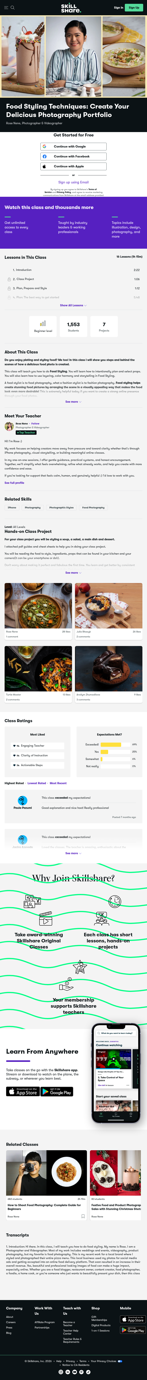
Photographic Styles (61, 507)
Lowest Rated (36, 783)
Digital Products (100, 1325)
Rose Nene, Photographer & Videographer (34, 123)
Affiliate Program (45, 1322)
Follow (35, 423)
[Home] (71, 8)
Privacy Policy (64, 192)
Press (9, 1327)
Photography (33, 507)
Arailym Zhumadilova (88, 694)
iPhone (12, 507)
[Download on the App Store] (21, 1092)
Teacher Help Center (70, 1332)
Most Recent (58, 783)
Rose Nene (27, 423)
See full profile (14, 483)
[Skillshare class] (46, 1173)
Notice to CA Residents (75, 1365)
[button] (6, 7)
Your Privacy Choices (103, 1361)
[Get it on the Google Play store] (57, 1092)
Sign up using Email (73, 182)
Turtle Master (13, 694)
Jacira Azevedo (22, 847)
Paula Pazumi (23, 808)
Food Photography (93, 507)
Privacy (70, 1361)
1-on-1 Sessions (100, 1330)
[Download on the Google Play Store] (130, 1330)
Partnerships (42, 1327)
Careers (11, 1322)
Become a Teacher (69, 1324)
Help (58, 1361)
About (9, 1316)
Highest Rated (14, 783)
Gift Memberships (99, 1318)
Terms (82, 1361)
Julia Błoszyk (84, 631)
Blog (8, 1333)
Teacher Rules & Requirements (72, 1341)
